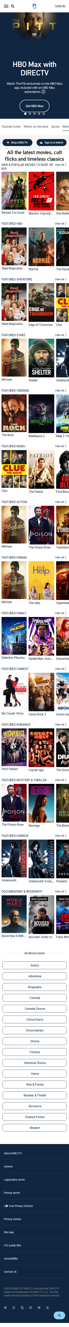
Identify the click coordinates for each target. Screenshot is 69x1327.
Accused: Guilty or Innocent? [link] (47, 937)
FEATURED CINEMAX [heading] (15, 391)
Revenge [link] (34, 825)
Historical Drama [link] (35, 1063)
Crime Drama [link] (34, 1019)
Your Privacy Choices (21, 1206)
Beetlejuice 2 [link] (37, 436)
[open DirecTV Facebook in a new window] (13, 1307)
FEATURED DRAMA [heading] (14, 557)
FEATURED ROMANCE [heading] (16, 725)
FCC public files (12, 1245)
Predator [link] (61, 881)
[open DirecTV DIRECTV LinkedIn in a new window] (5, 1307)
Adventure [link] (34, 976)
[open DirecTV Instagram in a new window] (30, 1307)
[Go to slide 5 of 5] (44, 114)
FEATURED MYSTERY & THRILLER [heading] (24, 780)
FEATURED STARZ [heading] (14, 335)
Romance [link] (35, 1106)
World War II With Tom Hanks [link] (20, 936)
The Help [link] (34, 603)
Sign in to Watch (54, 142)
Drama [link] (34, 1041)
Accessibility (11, 1258)
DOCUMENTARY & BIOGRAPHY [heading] (22, 892)
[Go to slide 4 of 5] (39, 114)
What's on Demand (36, 127)
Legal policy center (14, 1179)
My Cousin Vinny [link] (12, 713)
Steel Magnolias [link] (12, 268)
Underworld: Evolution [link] (43, 881)
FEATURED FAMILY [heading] (14, 613)
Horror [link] (35, 1074)
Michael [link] (7, 379)
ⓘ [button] (43, 91)
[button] (6, 6)
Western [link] (35, 1128)
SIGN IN (60, 6)
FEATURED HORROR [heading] (15, 836)
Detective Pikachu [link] (13, 658)
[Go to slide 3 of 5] (34, 114)
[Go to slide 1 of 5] (25, 114)
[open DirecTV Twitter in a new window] (22, 1307)
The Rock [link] (8, 435)
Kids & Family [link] (35, 1084)
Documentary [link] (35, 1030)
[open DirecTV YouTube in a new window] (39, 1307)
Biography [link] (34, 987)
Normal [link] (33, 269)
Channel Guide (11, 127)
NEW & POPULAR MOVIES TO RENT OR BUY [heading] (27, 167)
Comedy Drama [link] (35, 1009)
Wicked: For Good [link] (13, 212)
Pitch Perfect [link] (10, 769)
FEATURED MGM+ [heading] (13, 446)
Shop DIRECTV (19, 142)
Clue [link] (59, 325)
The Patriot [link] (36, 492)
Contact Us (10, 1271)
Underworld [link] (9, 880)
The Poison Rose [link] (39, 547)
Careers (8, 1166)
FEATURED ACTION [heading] (14, 502)
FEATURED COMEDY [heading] (15, 669)
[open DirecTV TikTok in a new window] (47, 1307)
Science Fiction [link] (35, 1117)
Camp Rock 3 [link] (37, 714)
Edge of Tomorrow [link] (41, 325)
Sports (55, 127)
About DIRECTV (13, 1153)
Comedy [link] (35, 998)
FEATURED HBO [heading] (12, 224)
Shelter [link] (33, 380)
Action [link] (35, 965)
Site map (9, 1232)
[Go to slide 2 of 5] (30, 114)
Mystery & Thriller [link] (35, 1095)
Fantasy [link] (35, 1052)
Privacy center (12, 1193)
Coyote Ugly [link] (36, 770)
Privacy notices (12, 1219)
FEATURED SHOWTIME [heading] (17, 279)
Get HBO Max (34, 106)
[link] (14, 191)
